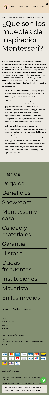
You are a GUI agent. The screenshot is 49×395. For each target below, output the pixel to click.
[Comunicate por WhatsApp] (43, 380)
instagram (6, 309)
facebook (17, 309)
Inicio (4, 17)
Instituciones (19, 278)
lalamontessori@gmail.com (13, 335)
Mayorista (15, 288)
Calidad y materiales (16, 231)
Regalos (13, 183)
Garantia (13, 243)
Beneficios (16, 192)
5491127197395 (8, 321)
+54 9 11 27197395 (9, 328)
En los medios (21, 297)
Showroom (17, 202)
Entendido (36, 390)
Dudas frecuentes (16, 266)
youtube (27, 309)
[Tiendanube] (10, 371)
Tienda (11, 174)
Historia (12, 253)
